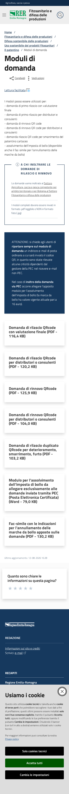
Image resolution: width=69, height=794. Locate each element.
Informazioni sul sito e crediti (22, 648)
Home (8, 32)
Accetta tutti (34, 763)
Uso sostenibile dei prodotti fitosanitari (29, 45)
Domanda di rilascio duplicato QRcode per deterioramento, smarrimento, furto (34, 451)
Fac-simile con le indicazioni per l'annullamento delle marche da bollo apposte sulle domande (34, 529)
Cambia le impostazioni (34, 775)
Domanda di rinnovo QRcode (32, 390)
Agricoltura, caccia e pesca (18, 3)
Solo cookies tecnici (34, 751)
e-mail (19, 653)
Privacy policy (12, 739)
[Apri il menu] (4, 15)
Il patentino (11, 50)
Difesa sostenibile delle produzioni (26, 41)
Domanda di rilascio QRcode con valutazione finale (33, 331)
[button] (60, 15)
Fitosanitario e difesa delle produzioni (28, 36)
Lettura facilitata (15, 90)
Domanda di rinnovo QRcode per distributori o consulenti (32, 419)
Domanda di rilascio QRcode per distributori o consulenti (32, 362)
